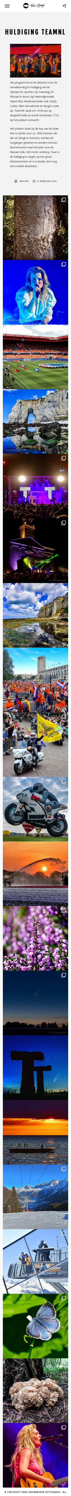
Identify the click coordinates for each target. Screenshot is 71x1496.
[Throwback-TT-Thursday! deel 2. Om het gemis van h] (35, 550)
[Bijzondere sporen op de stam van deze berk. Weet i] (35, 227)
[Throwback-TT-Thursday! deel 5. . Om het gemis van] (35, 744)
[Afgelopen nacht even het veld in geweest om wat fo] (35, 1003)
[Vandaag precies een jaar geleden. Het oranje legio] (35, 680)
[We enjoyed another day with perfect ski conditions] (35, 1197)
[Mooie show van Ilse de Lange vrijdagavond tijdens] (35, 292)
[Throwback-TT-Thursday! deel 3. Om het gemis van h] (35, 1455)
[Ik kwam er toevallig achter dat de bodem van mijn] (35, 1390)
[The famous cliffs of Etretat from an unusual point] (35, 421)
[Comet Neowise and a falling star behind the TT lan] (35, 1067)
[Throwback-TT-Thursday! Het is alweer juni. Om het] (35, 809)
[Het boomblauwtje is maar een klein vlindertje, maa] (35, 1326)
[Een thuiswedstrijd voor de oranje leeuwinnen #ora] (35, 357)
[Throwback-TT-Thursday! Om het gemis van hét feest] (35, 486)
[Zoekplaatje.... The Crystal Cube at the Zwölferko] (35, 1261)
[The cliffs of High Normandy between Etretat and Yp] (35, 615)
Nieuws (24, 181)
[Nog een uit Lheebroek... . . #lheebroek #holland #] (35, 873)
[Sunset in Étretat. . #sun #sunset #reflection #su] (35, 1132)
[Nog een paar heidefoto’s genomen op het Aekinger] (35, 938)
